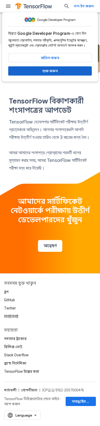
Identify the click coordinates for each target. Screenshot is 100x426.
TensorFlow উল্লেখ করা (21, 371)
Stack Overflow (16, 355)
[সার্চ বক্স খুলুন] (67, 6)
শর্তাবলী (10, 390)
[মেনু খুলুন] (8, 6)
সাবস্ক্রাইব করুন (83, 401)
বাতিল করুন (50, 58)
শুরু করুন (50, 71)
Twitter (10, 308)
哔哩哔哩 (11, 316)
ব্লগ (6, 292)
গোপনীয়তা (29, 390)
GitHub (9, 300)
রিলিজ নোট (13, 347)
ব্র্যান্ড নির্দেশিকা (15, 363)
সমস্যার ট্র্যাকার (15, 339)
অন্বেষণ (50, 245)
